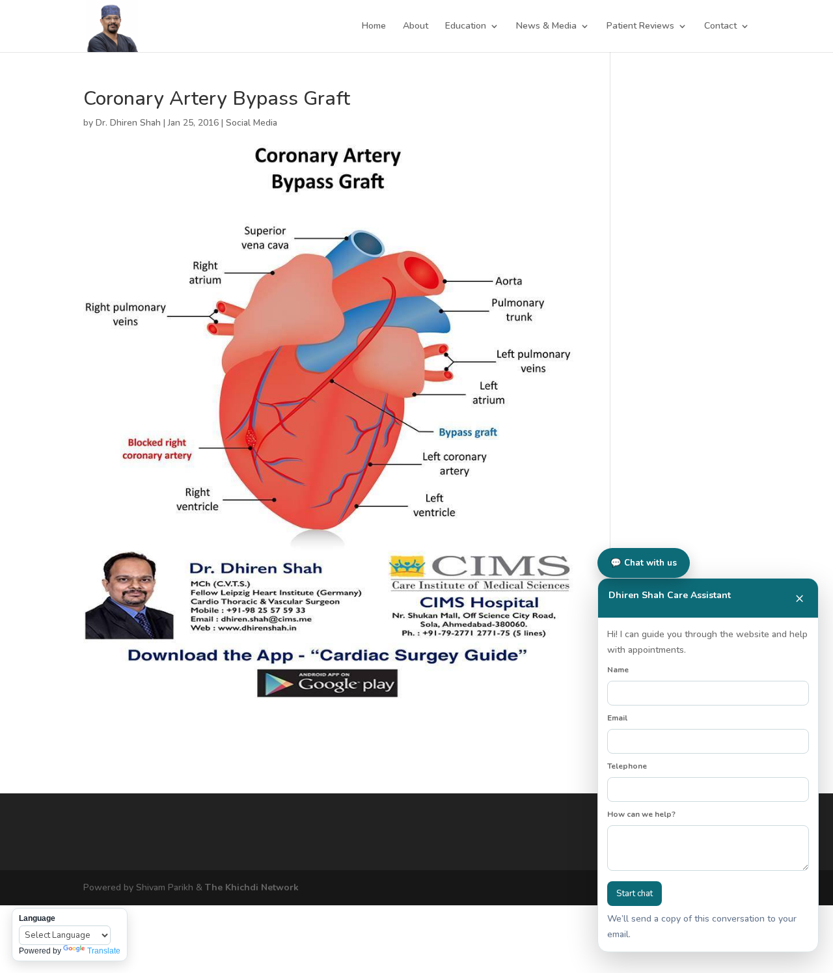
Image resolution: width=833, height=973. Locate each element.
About (415, 26)
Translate (103, 950)
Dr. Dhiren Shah (128, 122)
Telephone (627, 766)
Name (618, 670)
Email (617, 718)
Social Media (251, 122)
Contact (720, 26)
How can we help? (641, 814)
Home (374, 26)
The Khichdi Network (252, 887)
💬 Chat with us (643, 563)
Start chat (634, 893)
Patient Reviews (640, 26)
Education (465, 26)
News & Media (546, 26)
